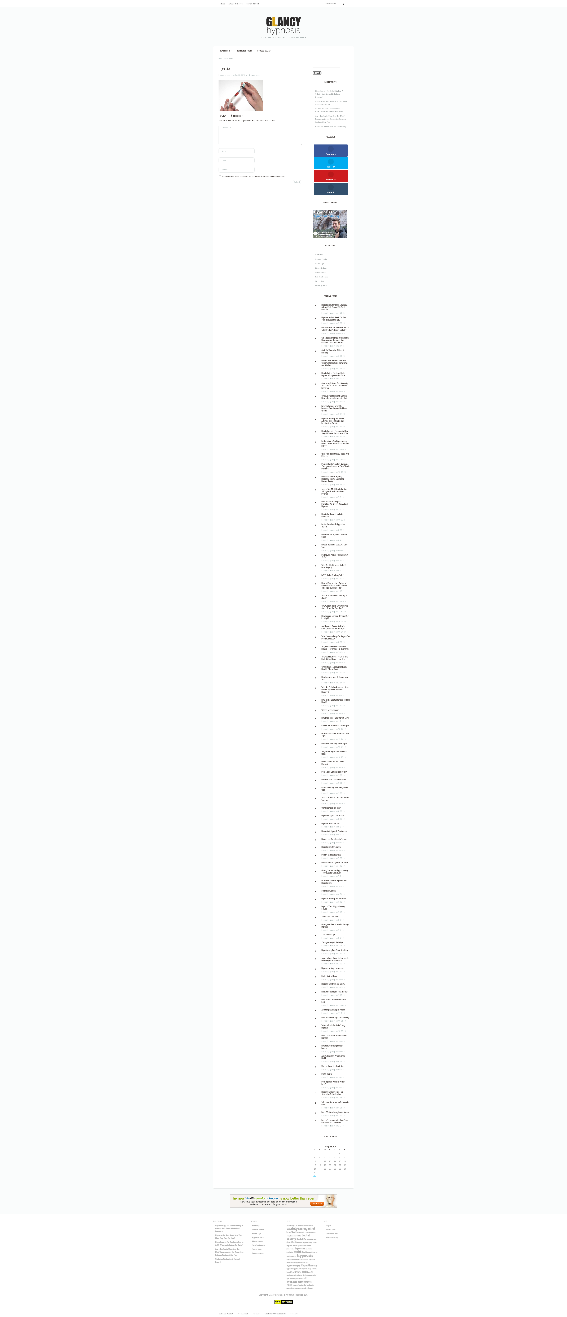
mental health (301, 1271)
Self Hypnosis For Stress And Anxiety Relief (335, 1103)
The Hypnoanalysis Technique (332, 942)
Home (222, 4)
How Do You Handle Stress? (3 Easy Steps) (334, 545)
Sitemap (294, 1314)
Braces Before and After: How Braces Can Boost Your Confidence (335, 1121)
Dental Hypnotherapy (305, 1242)
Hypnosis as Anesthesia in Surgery (334, 839)
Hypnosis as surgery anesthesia (297, 1259)
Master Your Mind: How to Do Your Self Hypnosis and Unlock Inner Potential (334, 491)
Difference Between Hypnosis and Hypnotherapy (333, 881)
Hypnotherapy (309, 1265)
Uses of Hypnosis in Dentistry (332, 1066)
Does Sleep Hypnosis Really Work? (334, 772)
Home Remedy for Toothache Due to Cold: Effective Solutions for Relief (334, 328)
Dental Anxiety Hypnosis (330, 976)
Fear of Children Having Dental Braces (335, 1112)
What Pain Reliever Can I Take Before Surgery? (335, 798)
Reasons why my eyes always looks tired (334, 788)
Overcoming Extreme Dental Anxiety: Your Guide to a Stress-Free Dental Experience (334, 385)
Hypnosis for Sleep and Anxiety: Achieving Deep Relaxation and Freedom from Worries (332, 421)
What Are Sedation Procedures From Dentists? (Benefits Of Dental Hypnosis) (334, 689)
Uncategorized (321, 285)
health (298, 1252)
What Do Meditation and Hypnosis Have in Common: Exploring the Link (334, 396)
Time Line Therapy (328, 934)
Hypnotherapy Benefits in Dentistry (334, 950)
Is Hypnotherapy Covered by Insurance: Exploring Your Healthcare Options (334, 408)
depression (300, 1248)
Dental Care (302, 1239)
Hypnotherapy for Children (330, 847)
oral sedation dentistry (301, 1275)
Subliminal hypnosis (328, 890)
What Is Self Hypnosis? (329, 710)
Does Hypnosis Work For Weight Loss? (333, 1082)
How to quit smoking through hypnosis (332, 1046)
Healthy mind (307, 1252)
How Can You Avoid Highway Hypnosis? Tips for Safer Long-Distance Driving (332, 479)
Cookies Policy (226, 1314)
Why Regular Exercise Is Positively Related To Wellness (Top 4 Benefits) (335, 647)
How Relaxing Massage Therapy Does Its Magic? (335, 617)
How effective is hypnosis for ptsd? (334, 862)
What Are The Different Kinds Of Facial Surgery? (333, 566)
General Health (321, 259)
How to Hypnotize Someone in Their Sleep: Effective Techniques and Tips (334, 432)
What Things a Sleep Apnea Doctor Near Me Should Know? (334, 668)
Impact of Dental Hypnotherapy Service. (332, 907)
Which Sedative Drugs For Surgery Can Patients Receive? (335, 637)
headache (289, 1252)
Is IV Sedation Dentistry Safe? (332, 575)
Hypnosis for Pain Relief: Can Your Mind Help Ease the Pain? (333, 318)
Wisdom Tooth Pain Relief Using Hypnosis (333, 1026)
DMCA (277, 1302)
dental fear (312, 1239)
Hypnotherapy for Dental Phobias (333, 815)
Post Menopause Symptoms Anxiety (335, 1017)
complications (291, 1236)
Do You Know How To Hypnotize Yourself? (333, 525)
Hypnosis (305, 1255)
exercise (309, 1249)
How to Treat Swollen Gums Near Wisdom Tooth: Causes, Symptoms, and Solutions (334, 363)
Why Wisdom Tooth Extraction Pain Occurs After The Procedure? (334, 607)
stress (301, 1281)
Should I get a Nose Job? (330, 916)
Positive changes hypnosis (331, 854)
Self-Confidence (321, 277)
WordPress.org (332, 1237)
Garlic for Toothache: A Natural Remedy (330, 126)
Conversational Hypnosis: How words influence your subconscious (334, 959)
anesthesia (309, 1225)
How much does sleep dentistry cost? (335, 743)
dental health (292, 1242)
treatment (309, 1288)
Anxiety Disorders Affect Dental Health (333, 1057)
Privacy (255, 1314)
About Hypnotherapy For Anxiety (333, 1009)
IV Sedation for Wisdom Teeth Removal (332, 762)
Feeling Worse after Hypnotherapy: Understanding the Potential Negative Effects (335, 443)
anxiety (292, 1228)
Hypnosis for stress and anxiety (333, 984)
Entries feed (330, 1229)
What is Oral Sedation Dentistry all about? (334, 596)
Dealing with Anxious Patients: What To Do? (334, 556)
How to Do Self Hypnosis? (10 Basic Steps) (334, 535)
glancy (229, 75)
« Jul (314, 1176)
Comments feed (332, 1233)
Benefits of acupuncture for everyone (335, 725)
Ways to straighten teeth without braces (334, 752)
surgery (295, 1285)
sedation (299, 1278)
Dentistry (318, 254)
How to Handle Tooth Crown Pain (333, 779)
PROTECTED (287, 1302)
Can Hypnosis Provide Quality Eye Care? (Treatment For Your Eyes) (333, 627)
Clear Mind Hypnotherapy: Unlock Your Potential (335, 454)
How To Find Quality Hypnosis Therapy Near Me (335, 701)
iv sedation (290, 1272)
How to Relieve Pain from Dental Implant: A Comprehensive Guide (333, 374)
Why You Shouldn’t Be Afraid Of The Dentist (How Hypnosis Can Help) (334, 657)
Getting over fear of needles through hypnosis (334, 925)
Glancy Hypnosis (275, 1295)
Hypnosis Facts (244, 51)
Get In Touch (252, 4)
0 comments (254, 75)
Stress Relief (264, 51)
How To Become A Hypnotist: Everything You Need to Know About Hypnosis (334, 504)
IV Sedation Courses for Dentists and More (335, 734)
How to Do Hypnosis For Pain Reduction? (331, 515)
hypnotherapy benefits (294, 1269)
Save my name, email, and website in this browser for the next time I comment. (254, 177)
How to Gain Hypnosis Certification (334, 831)
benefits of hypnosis (295, 1232)
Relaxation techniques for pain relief (334, 991)
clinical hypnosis (310, 1232)
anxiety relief (306, 1229)
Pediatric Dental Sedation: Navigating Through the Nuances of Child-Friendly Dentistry (335, 466)
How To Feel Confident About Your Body (333, 1000)
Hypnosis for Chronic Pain (330, 823)
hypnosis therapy (301, 1262)
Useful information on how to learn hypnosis (334, 1036)
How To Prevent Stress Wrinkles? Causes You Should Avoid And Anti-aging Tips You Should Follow (334, 585)
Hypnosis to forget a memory (332, 968)
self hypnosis (296, 1279)
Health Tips (226, 51)
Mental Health (320, 272)
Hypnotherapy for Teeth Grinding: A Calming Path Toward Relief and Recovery (329, 94)
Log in (328, 1225)
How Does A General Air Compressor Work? (334, 678)
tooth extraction (299, 1288)
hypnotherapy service (309, 1269)
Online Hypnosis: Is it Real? (330, 808)
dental (298, 1236)
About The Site (235, 4)
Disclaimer (242, 1314)
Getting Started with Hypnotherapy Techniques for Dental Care (334, 871)
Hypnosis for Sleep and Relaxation (333, 898)
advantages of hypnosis (295, 1225)
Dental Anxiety (326, 1074)
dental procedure (299, 1245)
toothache (302, 1285)
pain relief (312, 1275)
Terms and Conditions (275, 1314)
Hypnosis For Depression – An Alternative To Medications (332, 1093)
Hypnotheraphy (293, 1265)
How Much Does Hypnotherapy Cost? (335, 717)
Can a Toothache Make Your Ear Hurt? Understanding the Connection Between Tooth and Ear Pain (330, 119)
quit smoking (290, 1278)
